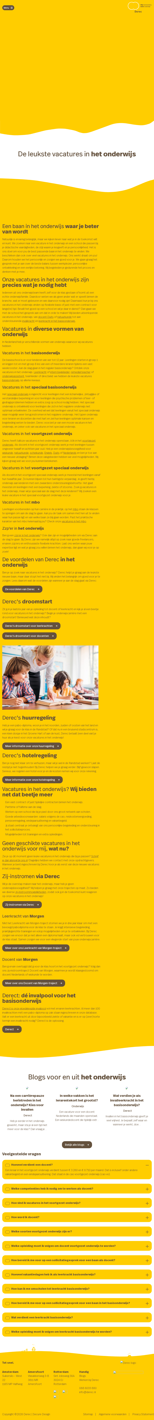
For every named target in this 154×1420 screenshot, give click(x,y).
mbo (75, 509)
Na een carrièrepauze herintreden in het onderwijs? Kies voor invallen (27, 1102)
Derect (9, 1029)
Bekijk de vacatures (17, 79)
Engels (48, 453)
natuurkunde (64, 317)
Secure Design (41, 1414)
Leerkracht (40, 372)
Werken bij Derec (89, 1380)
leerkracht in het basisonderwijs (57, 321)
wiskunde (7, 453)
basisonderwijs (10, 380)
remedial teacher (81, 372)
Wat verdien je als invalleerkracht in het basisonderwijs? (127, 1100)
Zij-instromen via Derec (19, 904)
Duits (56, 453)
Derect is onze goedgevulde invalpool (24, 1008)
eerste (49, 58)
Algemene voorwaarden (112, 1414)
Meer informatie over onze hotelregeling (30, 779)
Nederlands (69, 453)
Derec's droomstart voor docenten (27, 636)
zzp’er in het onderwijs (27, 535)
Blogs (82, 1376)
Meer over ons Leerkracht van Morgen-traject (33, 948)
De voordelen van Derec (20, 589)
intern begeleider (60, 372)
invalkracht (28, 321)
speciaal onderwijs (17, 394)
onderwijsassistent (13, 376)
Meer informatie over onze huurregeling (29, 746)
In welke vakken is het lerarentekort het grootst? (77, 1098)
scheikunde (36, 453)
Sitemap (88, 1414)
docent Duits (46, 317)
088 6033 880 (88, 1388)
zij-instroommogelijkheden (30, 892)
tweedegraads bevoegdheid (18, 62)
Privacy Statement (143, 1414)
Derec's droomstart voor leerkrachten (29, 626)
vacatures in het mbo (74, 521)
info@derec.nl (87, 1392)
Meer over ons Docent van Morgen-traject (31, 983)
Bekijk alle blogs (74, 1144)
